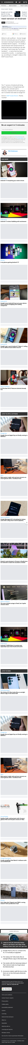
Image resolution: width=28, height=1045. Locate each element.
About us (4, 1020)
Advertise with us (6, 1026)
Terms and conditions (7, 994)
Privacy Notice (20, 138)
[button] (26, 2)
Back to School (12, 5)
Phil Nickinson (10, 22)
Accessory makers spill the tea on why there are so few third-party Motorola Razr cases (15, 973)
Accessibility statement (7, 1007)
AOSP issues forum (12, 96)
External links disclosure (7, 1016)
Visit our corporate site (12, 984)
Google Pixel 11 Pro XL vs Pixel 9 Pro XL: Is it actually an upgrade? (14, 951)
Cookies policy (5, 1004)
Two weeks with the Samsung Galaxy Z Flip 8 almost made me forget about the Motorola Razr (15, 965)
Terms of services (18, 136)
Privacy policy (5, 1001)
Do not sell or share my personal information (12, 1035)
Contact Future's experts (7, 998)
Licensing (4, 1013)
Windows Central (6, 1032)
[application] (14, 109)
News (3, 22)
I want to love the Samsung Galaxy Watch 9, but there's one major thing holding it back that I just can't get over (15, 944)
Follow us (16, 33)
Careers (3, 1010)
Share (5, 33)
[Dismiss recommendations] (26, 9)
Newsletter (24, 33)
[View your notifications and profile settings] (16, 2)
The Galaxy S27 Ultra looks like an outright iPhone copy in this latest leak (15, 958)
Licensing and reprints (7, 1029)
